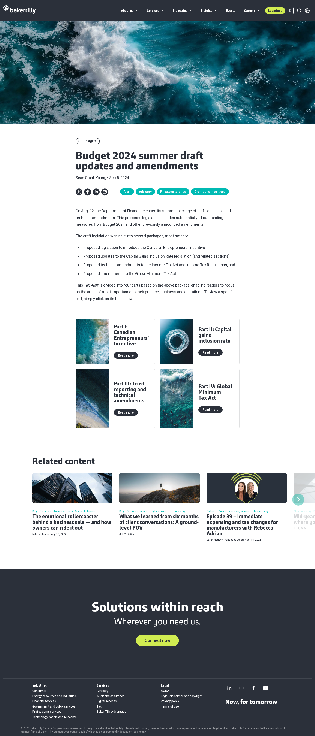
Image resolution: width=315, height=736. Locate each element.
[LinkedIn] (229, 688)
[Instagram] (241, 688)
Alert (127, 191)
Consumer (39, 691)
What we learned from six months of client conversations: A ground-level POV (159, 522)
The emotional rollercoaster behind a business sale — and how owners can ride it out (71, 522)
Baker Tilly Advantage (111, 711)
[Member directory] (307, 10)
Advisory (145, 191)
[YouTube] (265, 688)
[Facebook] (253, 688)
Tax (99, 706)
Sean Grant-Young (91, 177)
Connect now (157, 640)
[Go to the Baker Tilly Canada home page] (19, 10)
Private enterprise (173, 191)
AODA (165, 691)
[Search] (299, 10)
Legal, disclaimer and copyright (181, 696)
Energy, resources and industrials (54, 696)
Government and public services (53, 706)
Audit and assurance (110, 696)
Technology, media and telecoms (54, 717)
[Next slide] (298, 500)
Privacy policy (170, 701)
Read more (126, 355)
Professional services (46, 711)
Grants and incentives (210, 191)
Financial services (44, 701)
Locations (275, 10)
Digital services (107, 701)
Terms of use (170, 706)
